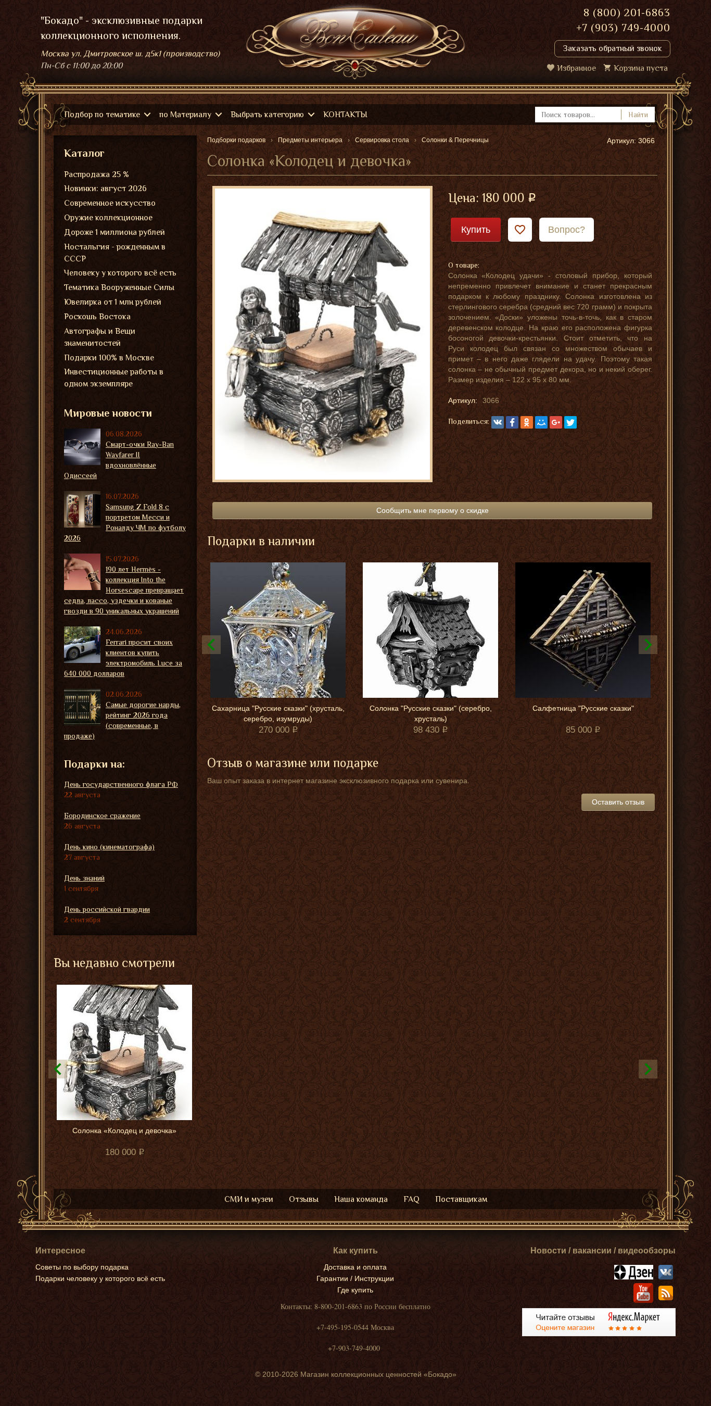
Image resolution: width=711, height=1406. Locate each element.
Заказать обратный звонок (612, 48)
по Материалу (185, 114)
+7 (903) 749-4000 (623, 27)
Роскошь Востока (97, 316)
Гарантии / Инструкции (355, 1278)
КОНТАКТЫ (345, 114)
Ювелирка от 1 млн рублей (112, 302)
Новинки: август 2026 (105, 188)
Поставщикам (461, 1199)
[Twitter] (570, 422)
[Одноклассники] (526, 422)
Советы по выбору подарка (82, 1267)
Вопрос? (566, 229)
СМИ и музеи (248, 1199)
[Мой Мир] (541, 422)
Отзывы (304, 1199)
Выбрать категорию (267, 114)
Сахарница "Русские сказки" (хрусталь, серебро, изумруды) (278, 713)
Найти (638, 114)
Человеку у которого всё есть (120, 273)
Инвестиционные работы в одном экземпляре (113, 377)
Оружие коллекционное (108, 217)
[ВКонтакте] (497, 422)
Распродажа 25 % (96, 174)
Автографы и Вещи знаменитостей (99, 337)
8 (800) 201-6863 (626, 12)
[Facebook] (512, 422)
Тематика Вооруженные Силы (119, 287)
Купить (475, 229)
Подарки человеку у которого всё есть (100, 1278)
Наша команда (361, 1199)
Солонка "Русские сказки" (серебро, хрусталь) (431, 713)
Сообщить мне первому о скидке (432, 510)
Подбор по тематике (102, 114)
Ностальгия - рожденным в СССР (115, 252)
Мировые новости (108, 413)
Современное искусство (110, 203)
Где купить (355, 1290)
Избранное (576, 68)
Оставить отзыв (618, 802)
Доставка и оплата (355, 1267)
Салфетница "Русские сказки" (583, 708)
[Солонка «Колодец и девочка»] (322, 333)
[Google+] (556, 422)
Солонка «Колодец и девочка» (124, 1130)
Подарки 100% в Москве (109, 357)
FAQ (411, 1199)
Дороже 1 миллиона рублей (114, 232)
